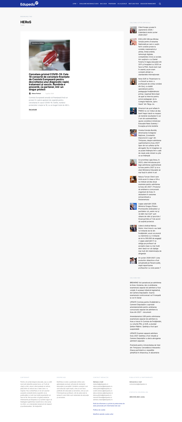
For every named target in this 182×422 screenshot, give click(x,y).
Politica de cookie (99, 410)
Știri (74, 3)
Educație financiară (148, 3)
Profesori (112, 3)
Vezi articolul (33, 109)
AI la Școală (122, 3)
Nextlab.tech (134, 3)
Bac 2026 (103, 3)
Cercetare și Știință (38, 43)
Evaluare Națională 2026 (89, 3)
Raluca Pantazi (36, 93)
